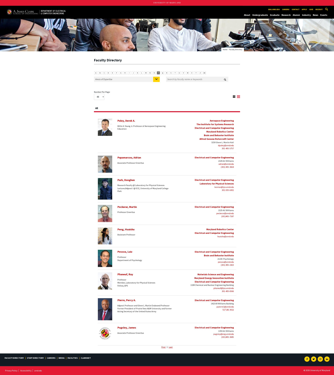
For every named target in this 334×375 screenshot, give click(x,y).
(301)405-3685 (227, 337)
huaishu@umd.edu (225, 236)
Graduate (274, 15)
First (163, 347)
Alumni (296, 15)
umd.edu (38, 370)
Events (323, 15)
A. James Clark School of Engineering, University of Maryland (36, 8)
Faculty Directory (14, 358)
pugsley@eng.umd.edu (223, 334)
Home (225, 49)
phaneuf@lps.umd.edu (223, 288)
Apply (304, 9)
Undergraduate (260, 15)
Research (286, 15)
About (247, 15)
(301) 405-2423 (227, 265)
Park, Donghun (126, 180)
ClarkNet (86, 358)
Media (61, 358)
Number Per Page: (102, 92)
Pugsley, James (126, 327)
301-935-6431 (228, 190)
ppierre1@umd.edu (225, 306)
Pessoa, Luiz (124, 251)
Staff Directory (35, 358)
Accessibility (25, 370)
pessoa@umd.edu (226, 262)
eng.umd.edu (274, 9)
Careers (285, 9)
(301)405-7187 (227, 216)
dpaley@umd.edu (226, 145)
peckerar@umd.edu (225, 213)
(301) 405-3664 (227, 167)
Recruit (319, 9)
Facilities (73, 358)
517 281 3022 (228, 309)
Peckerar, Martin (127, 207)
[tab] (167, 107)
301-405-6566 (228, 291)
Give (311, 9)
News (315, 15)
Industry (306, 15)
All (204, 73)
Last (171, 347)
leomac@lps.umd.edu (224, 187)
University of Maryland (167, 3)
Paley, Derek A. (126, 120)
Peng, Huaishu (126, 229)
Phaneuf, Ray (125, 274)
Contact (295, 9)
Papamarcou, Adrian (129, 157)
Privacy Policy (11, 370)
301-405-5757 (228, 148)
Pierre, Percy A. (126, 300)
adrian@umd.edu (226, 164)
